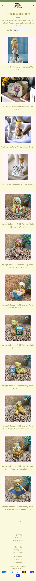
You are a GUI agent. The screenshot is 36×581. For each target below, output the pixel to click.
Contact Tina (18, 537)
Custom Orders (18, 540)
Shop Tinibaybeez (20, 566)
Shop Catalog (18, 535)
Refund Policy (18, 547)
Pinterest (19, 559)
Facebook (19, 556)
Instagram (19, 562)
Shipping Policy (18, 550)
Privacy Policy (18, 543)
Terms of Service (18, 552)
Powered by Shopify (18, 568)
